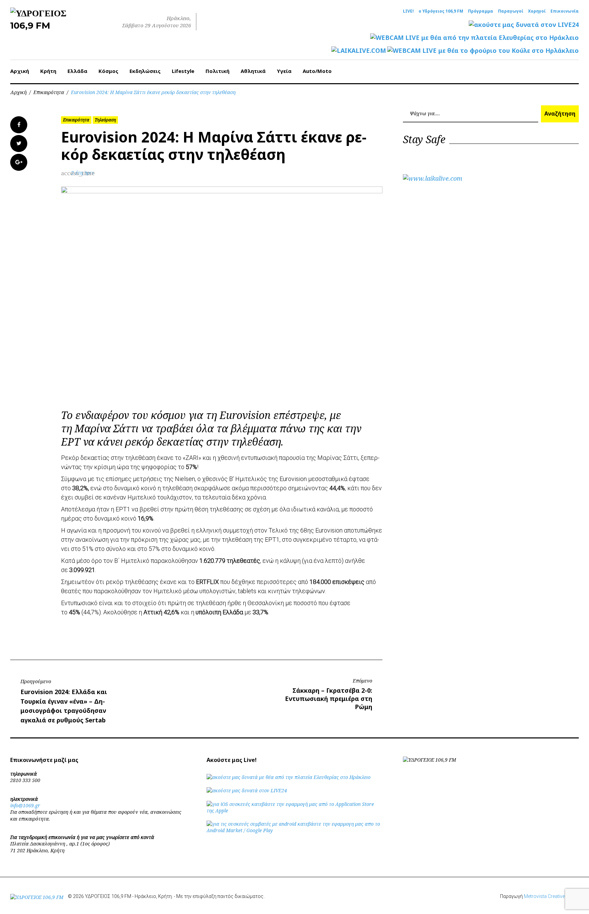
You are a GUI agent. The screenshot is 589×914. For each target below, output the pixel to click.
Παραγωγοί (510, 11)
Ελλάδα (77, 71)
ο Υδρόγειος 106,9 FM (441, 11)
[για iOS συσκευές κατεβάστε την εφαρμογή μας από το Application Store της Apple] (294, 810)
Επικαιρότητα (48, 92)
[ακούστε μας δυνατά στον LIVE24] (524, 24)
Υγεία (284, 71)
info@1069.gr (25, 805)
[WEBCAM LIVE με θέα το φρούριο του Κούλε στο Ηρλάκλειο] (483, 50)
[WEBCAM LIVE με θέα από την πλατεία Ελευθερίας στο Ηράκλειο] (474, 37)
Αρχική (19, 71)
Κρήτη (48, 71)
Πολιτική (217, 71)
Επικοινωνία (564, 11)
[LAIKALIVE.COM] (358, 50)
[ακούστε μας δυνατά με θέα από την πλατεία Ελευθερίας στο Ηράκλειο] (289, 777)
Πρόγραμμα (480, 11)
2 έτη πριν (82, 172)
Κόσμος (108, 71)
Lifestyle (183, 71)
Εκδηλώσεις (145, 71)
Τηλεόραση (105, 120)
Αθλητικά (253, 71)
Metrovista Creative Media (551, 896)
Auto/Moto (317, 71)
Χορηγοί (537, 11)
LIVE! (408, 11)
